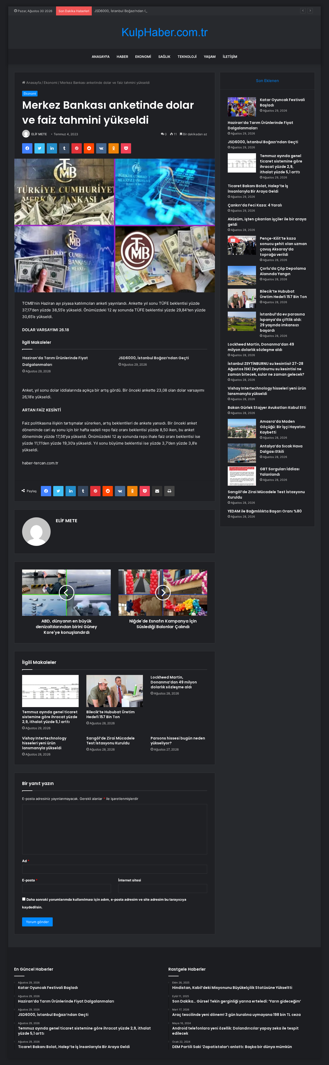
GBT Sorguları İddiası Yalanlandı (279, 471)
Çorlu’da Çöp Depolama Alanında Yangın (283, 271)
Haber (122, 57)
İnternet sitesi (129, 880)
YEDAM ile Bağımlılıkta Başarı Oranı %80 (265, 511)
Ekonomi (143, 57)
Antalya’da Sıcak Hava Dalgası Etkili (281, 449)
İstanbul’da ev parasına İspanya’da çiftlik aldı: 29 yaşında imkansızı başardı (282, 322)
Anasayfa (100, 57)
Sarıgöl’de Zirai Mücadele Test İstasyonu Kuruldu (110, 741)
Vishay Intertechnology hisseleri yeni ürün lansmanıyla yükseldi (44, 743)
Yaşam (210, 57)
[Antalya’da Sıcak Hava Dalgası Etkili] (242, 453)
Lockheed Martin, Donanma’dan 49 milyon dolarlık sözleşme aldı (174, 682)
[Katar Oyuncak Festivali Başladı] (242, 106)
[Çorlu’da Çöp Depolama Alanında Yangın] (242, 275)
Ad (25, 861)
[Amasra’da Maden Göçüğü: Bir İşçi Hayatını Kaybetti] (242, 428)
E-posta (30, 880)
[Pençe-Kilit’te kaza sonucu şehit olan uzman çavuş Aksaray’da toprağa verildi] (242, 245)
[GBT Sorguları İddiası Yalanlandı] (242, 476)
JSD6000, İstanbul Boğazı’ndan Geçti (123, 11)
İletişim (230, 57)
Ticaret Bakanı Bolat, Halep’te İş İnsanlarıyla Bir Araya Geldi (258, 188)
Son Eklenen (267, 80)
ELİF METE (39, 134)
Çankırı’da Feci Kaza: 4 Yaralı (255, 205)
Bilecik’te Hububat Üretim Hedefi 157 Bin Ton (110, 714)
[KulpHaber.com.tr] (164, 32)
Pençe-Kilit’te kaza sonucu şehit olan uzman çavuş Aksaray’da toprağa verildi (283, 246)
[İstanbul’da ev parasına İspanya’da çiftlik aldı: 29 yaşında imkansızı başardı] (242, 321)
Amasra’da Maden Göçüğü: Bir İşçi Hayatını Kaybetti (282, 427)
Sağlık (164, 57)
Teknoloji (187, 57)
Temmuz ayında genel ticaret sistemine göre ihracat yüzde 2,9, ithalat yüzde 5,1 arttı (50, 716)
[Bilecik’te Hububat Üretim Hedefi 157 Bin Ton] (114, 691)
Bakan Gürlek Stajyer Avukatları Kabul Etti (267, 407)
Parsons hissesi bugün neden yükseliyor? (178, 741)
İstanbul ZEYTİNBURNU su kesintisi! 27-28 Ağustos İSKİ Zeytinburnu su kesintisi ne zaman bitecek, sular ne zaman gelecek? (266, 369)
